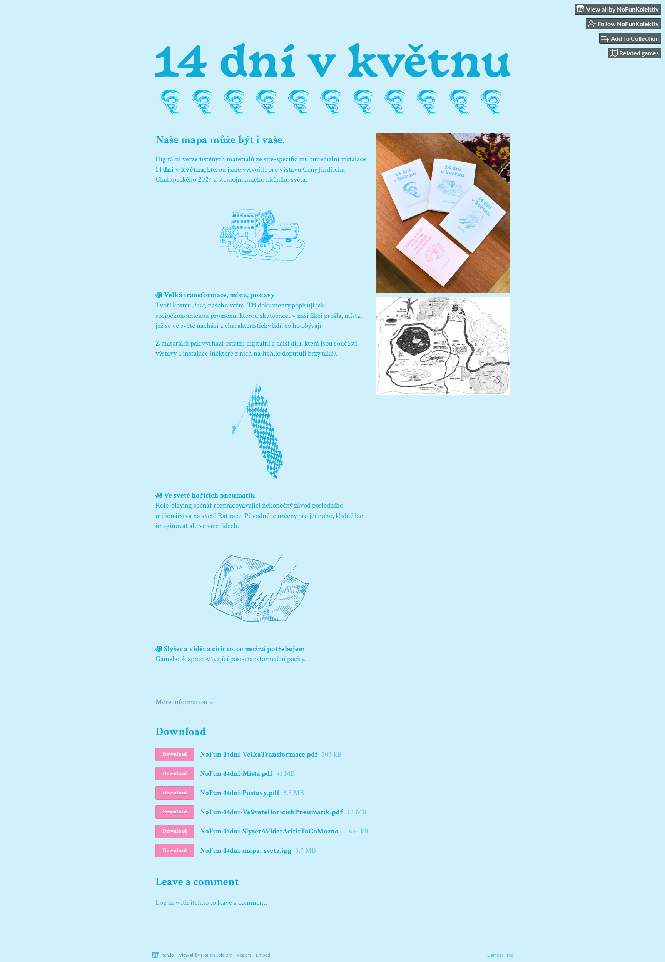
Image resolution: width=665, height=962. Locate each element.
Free (508, 955)
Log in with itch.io (182, 902)
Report (244, 955)
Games (494, 955)
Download (175, 754)
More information (181, 702)
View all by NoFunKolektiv (205, 955)
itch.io (167, 955)
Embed (263, 955)
